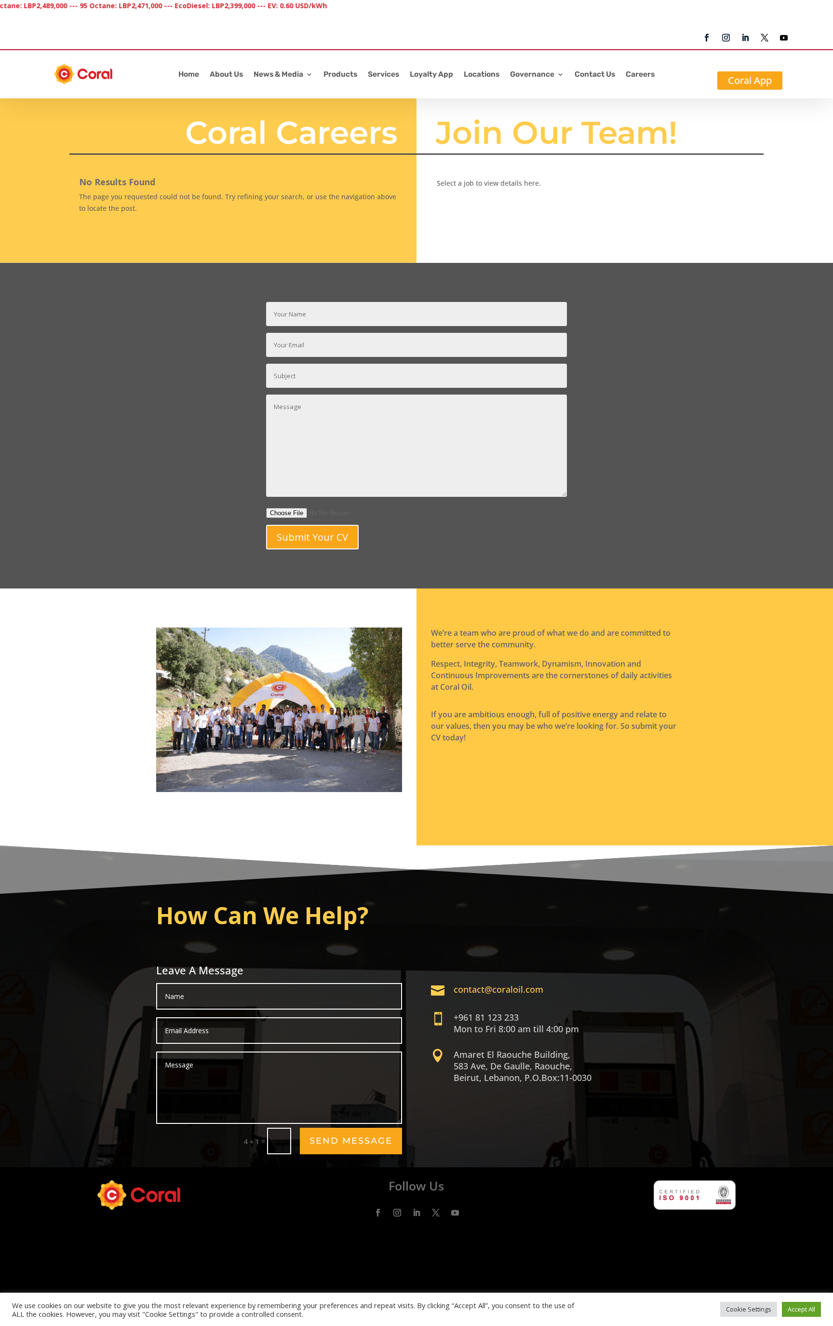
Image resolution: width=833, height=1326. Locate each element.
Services (383, 75)
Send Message (350, 1140)
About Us (226, 75)
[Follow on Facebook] (706, 37)
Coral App (750, 80)
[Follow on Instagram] (726, 37)
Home (188, 75)
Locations (481, 75)
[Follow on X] (764, 37)
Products (340, 75)
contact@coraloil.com (498, 989)
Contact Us (595, 75)
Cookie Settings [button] (748, 1309)
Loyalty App (431, 75)
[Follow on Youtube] (784, 37)
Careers (640, 75)
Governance (532, 75)
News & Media (278, 75)
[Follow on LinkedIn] (745, 37)
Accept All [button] (801, 1309)
